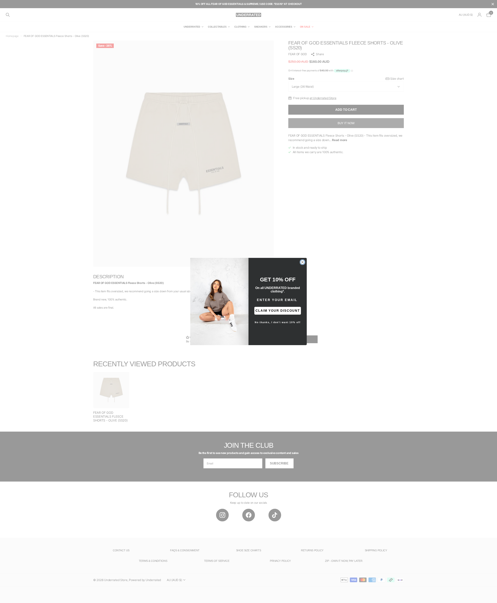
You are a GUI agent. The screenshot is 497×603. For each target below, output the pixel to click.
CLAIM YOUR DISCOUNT (277, 310)
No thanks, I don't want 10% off (278, 322)
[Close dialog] (302, 262)
